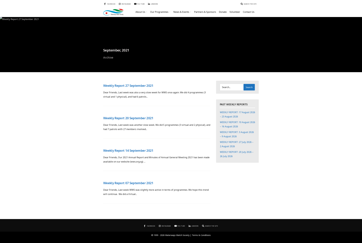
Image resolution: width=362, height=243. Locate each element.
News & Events (181, 11)
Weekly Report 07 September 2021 (128, 183)
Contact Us (248, 11)
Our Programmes (159, 11)
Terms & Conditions (201, 235)
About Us (140, 11)
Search (249, 87)
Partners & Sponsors (205, 11)
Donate (223, 11)
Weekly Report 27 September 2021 (128, 85)
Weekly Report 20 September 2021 (128, 118)
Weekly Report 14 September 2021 (128, 150)
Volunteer (235, 11)
